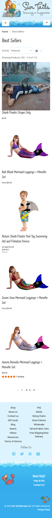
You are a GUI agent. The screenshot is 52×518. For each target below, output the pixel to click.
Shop (13, 407)
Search (13, 428)
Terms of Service (13, 441)
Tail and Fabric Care (39, 428)
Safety (39, 412)
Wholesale (39, 424)
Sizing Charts (39, 416)
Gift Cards (13, 420)
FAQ (39, 407)
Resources (13, 437)
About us (13, 412)
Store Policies (39, 420)
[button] (9, 376)
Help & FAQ (39, 480)
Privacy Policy (43, 510)
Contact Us (39, 485)
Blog (13, 424)
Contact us (13, 416)
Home (5, 31)
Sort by (5, 50)
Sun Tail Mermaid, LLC (21, 506)
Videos (13, 433)
